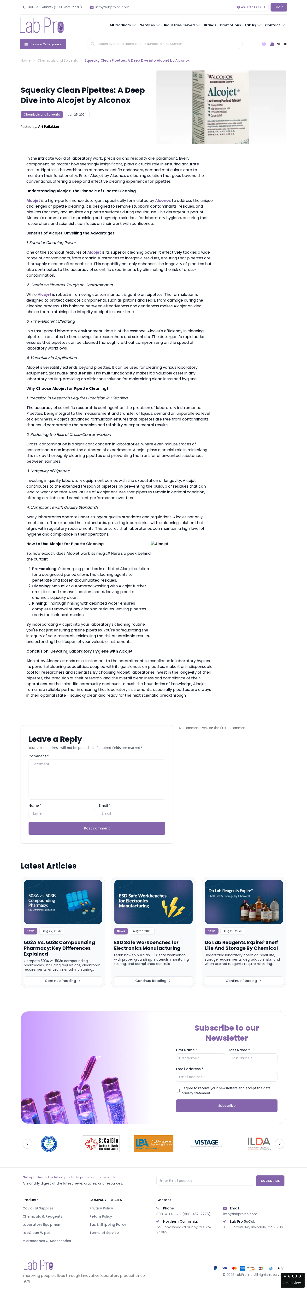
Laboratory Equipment (42, 1224)
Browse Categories (45, 44)
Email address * (189, 1069)
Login (278, 7)
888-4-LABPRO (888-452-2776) (183, 1214)
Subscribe (227, 1105)
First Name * (186, 1050)
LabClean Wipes (37, 1232)
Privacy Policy (101, 1208)
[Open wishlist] (264, 44)
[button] (293, 1280)
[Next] (279, 1144)
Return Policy (100, 1216)
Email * (105, 805)
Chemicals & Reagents (42, 1216)
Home (26, 60)
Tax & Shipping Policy (107, 1224)
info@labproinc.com (240, 1214)
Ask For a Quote (253, 7)
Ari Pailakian (48, 126)
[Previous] (27, 1144)
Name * (35, 805)
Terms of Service (104, 1232)
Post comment (97, 828)
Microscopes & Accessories (47, 1240)
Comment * (39, 756)
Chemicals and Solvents (57, 60)
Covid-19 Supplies (38, 1208)
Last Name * (239, 1050)
